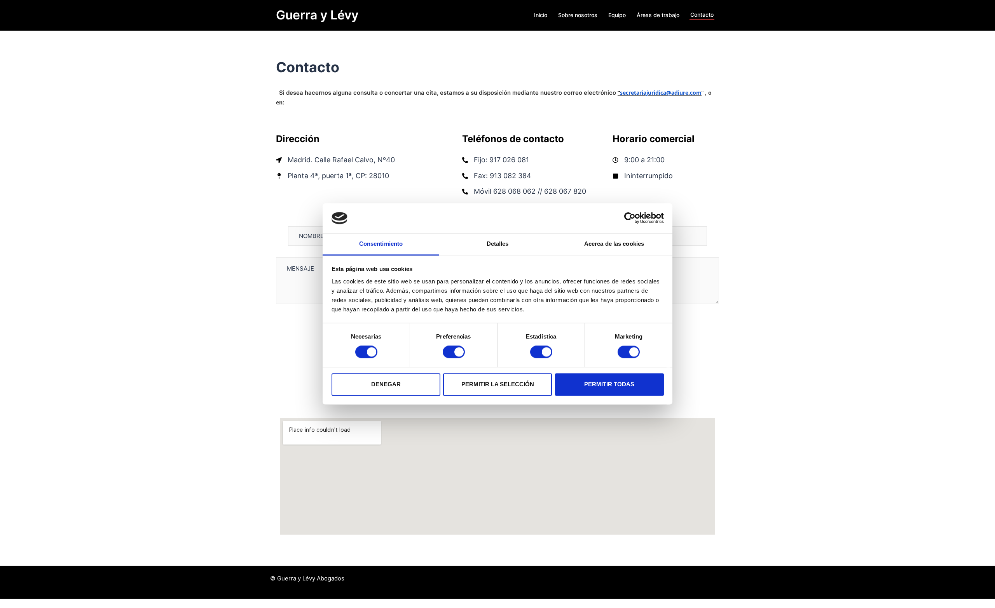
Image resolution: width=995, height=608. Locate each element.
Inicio (540, 15)
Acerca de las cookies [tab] (614, 243)
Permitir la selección (497, 384)
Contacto (702, 14)
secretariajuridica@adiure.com (661, 92)
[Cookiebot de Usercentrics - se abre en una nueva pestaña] (630, 218)
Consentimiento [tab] (381, 243)
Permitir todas (609, 384)
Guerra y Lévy (317, 15)
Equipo (617, 15)
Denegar (386, 384)
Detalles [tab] (498, 243)
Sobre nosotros (577, 15)
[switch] (454, 352)
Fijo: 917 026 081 (501, 160)
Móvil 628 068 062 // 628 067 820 (530, 191)
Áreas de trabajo (658, 15)
